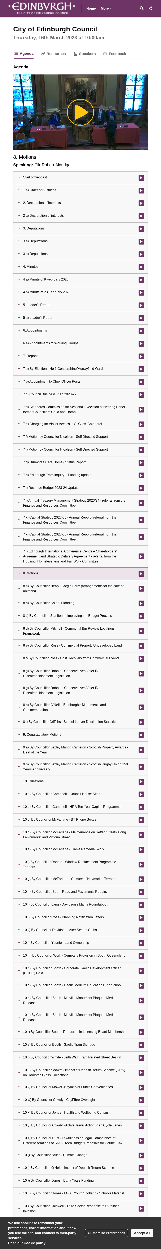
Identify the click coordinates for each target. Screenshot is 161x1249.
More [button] (106, 8)
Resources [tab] (55, 54)
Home (91, 8)
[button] (141, 8)
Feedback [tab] (117, 54)
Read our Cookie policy (26, 1243)
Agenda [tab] (26, 53)
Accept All (142, 1233)
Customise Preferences (106, 1233)
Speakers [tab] (87, 54)
